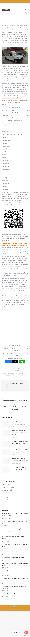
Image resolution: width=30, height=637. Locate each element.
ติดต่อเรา (4, 504)
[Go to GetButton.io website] (26, 635)
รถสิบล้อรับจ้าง (5, 502)
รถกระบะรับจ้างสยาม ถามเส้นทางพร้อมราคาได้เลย (14, 552)
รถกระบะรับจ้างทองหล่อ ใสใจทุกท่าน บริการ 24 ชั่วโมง (13, 572)
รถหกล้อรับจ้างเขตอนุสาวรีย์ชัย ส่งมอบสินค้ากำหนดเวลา (20, 451)
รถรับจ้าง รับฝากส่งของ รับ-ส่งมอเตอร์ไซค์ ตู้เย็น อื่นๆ (14, 522)
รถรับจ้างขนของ (6, 496)
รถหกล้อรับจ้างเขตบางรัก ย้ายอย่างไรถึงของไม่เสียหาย (20, 423)
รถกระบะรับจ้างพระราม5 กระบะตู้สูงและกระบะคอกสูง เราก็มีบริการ (14, 587)
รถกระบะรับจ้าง (5, 498)
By (21, 369)
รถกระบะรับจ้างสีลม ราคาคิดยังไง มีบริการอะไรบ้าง (14, 557)
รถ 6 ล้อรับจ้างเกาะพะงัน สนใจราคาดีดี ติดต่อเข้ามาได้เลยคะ (20, 468)
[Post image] (6, 424)
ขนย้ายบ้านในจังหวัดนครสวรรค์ (21, 373)
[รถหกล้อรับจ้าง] (15, 55)
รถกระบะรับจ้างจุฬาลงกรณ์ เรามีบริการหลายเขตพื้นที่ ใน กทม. (15, 545)
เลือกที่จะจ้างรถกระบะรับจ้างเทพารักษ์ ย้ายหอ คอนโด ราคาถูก (15, 564)
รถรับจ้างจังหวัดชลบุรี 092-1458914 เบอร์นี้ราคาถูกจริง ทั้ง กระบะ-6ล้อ (15, 515)
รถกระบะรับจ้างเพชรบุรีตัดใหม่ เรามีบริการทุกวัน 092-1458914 (15, 538)
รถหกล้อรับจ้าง (6, 9)
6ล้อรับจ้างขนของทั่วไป (10, 373)
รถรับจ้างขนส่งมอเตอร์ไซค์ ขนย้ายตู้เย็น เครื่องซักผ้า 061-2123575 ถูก (15, 530)
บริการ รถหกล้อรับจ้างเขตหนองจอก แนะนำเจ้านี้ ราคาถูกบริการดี (20, 433)
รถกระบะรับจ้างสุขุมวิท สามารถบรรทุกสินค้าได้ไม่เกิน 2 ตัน (15, 579)
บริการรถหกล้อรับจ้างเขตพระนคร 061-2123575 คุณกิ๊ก (20, 460)
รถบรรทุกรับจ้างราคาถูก (21, 375)
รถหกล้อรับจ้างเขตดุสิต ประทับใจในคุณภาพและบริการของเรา (20, 442)
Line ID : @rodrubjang (8, 487)
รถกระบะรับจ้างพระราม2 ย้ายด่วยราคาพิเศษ (13, 594)
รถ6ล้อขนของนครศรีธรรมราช (10, 375)
